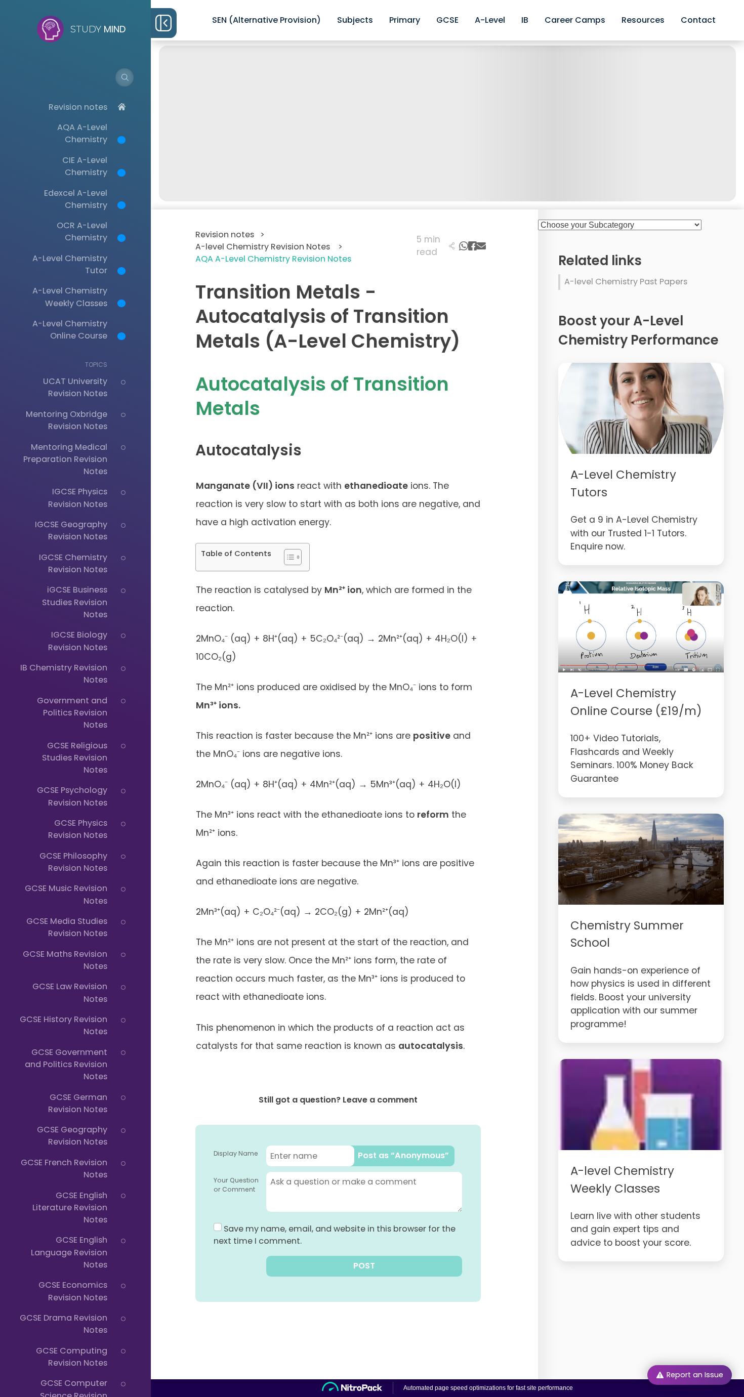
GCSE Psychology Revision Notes (72, 796)
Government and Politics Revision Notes (72, 713)
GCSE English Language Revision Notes (69, 1252)
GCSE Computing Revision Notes (71, 1357)
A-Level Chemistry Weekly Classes (69, 297)
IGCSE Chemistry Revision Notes (73, 563)
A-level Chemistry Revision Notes (269, 246)
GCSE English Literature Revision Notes (69, 1208)
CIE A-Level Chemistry (84, 166)
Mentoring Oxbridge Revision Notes (66, 420)
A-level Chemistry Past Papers (625, 281)
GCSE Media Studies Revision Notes (66, 927)
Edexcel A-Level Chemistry (75, 199)
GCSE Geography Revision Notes (72, 1136)
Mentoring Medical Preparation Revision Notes (65, 459)
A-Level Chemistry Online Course (69, 330)
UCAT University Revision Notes (75, 387)
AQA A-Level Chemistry (82, 133)
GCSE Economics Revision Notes (72, 1291)
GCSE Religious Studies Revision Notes (74, 758)
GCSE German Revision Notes (77, 1103)
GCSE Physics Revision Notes (77, 829)
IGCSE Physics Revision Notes (77, 498)
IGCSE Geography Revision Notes (71, 530)
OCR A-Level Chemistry (82, 231)
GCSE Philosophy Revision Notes (73, 862)
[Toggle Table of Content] (287, 557)
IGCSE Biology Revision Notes (77, 641)
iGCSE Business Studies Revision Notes (74, 602)
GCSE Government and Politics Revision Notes (66, 1064)
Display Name (236, 1153)
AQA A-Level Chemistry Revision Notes (273, 259)
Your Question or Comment (236, 1185)
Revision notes (78, 107)
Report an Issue (695, 1375)
